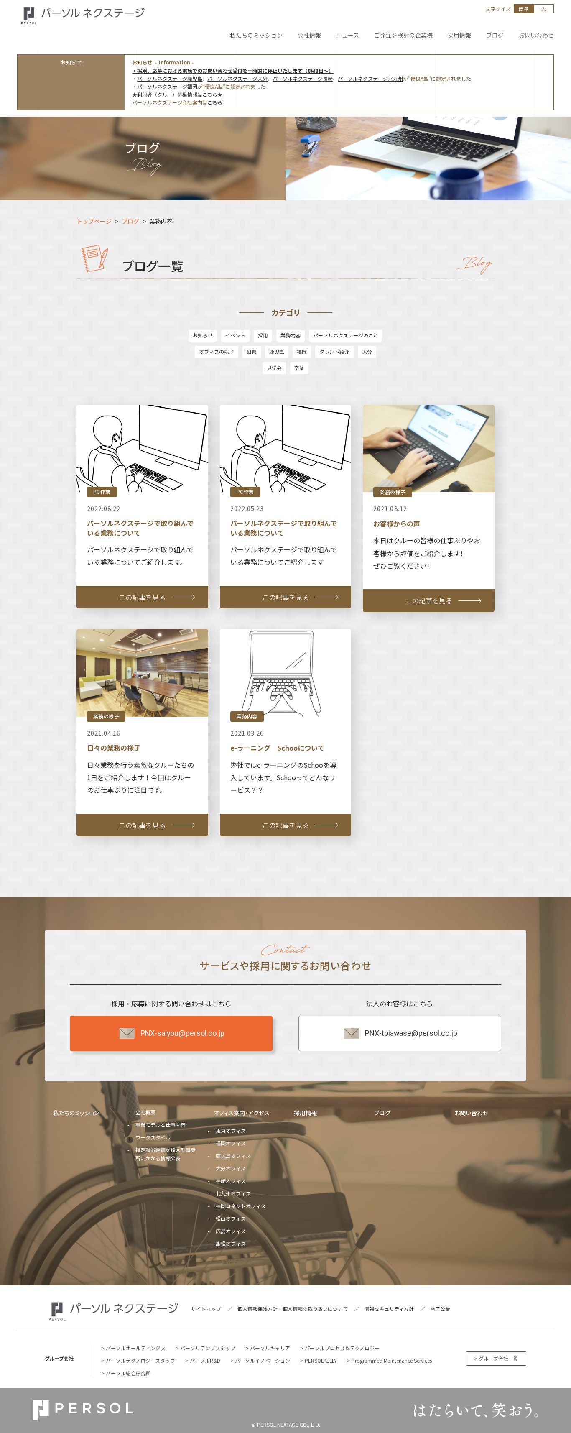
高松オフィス (231, 1243)
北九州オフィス (233, 1193)
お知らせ (203, 335)
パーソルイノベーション (262, 1360)
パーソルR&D (205, 1360)
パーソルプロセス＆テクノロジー (342, 1347)
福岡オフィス (231, 1143)
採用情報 (305, 1113)
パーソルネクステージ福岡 (167, 86)
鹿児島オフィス (233, 1155)
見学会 (274, 367)
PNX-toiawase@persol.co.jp (411, 1033)
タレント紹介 (334, 351)
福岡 (302, 351)
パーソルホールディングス (136, 1347)
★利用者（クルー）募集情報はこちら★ (177, 94)
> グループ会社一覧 (496, 1358)
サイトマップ (206, 1308)
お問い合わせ (471, 1113)
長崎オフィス (231, 1180)
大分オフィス (231, 1168)
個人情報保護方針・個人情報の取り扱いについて (292, 1308)
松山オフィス (231, 1218)
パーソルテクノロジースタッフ (140, 1360)
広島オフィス (231, 1230)
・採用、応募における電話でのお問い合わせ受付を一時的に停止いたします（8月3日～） (233, 70)
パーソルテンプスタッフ (207, 1347)
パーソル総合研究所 (128, 1373)
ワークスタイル (153, 1137)
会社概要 (145, 1112)
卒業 (299, 367)
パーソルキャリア (270, 1347)
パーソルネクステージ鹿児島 (169, 78)
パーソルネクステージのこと (345, 335)
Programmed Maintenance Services (392, 1360)
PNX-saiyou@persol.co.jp (182, 1033)
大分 (367, 351)
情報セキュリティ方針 (389, 1308)
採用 (263, 335)
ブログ (382, 1113)
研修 (252, 351)
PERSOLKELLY (321, 1360)
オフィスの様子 (216, 351)
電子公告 (440, 1308)
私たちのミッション (76, 1113)
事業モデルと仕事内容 (160, 1124)
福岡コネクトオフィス (241, 1205)
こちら (214, 102)
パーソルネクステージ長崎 (303, 78)
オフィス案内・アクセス (242, 1113)
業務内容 (290, 335)
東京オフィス (231, 1130)
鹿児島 (276, 351)
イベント (235, 335)
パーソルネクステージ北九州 (370, 78)
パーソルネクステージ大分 (237, 78)
